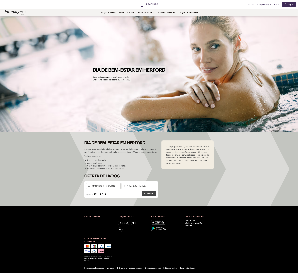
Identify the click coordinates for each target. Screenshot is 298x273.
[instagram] (126, 223)
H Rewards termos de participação (129, 268)
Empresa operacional (153, 268)
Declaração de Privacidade (94, 268)
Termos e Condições (187, 268)
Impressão (111, 268)
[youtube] (120, 229)
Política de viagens (170, 268)
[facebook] (120, 223)
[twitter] (133, 223)
